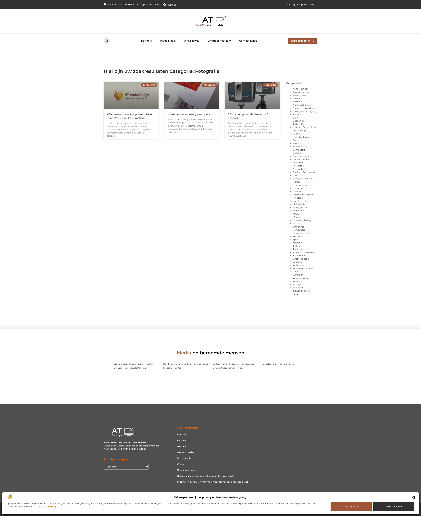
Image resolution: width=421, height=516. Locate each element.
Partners (146, 40)
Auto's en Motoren (302, 105)
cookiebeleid (49, 506)
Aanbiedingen (301, 88)
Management (300, 207)
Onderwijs (298, 226)
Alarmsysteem (300, 95)
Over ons (182, 434)
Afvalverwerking (301, 92)
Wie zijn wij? (191, 40)
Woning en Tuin (301, 278)
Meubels (297, 217)
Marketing (298, 210)
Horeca (297, 181)
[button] (412, 497)
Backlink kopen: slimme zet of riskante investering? (205, 476)
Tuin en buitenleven (304, 252)
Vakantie (297, 262)
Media (296, 214)
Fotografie (298, 165)
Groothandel (300, 175)
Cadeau (297, 133)
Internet (297, 191)
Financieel (298, 162)
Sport (296, 239)
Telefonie (298, 242)
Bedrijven (298, 114)
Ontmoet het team (219, 40)
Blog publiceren (186, 470)
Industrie (298, 188)
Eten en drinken (301, 159)
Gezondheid (299, 169)
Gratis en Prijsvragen (304, 172)
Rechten (297, 236)
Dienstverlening (301, 137)
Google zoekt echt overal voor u (278, 364)
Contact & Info (248, 40)
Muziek (297, 223)
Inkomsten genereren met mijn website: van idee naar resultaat (212, 481)
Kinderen (298, 197)
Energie (297, 153)
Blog (295, 117)
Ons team (182, 440)
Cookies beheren (394, 506)
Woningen (298, 281)
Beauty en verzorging (304, 111)
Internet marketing (303, 194)
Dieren (296, 140)
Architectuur (299, 98)
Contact (181, 464)
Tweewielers (299, 255)
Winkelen (298, 274)
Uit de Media (168, 40)
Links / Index (299, 204)
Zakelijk (297, 284)
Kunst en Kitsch (301, 201)
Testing (297, 246)
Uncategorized (301, 258)
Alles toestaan (351, 506)
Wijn (295, 271)
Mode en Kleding (302, 220)
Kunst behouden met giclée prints (189, 114)
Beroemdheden (186, 452)
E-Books (297, 143)
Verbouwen (299, 265)
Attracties (298, 101)
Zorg (295, 294)
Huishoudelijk (300, 185)
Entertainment (301, 156)
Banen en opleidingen (305, 108)
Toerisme (298, 249)
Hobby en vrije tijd (303, 178)
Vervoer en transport (303, 268)
